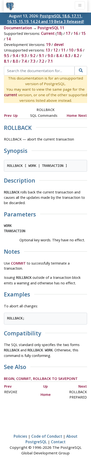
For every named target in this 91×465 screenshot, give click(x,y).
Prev (8, 115)
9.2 (32, 55)
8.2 (76, 55)
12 (55, 50)
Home (72, 115)
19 (48, 44)
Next (82, 115)
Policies (20, 436)
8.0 (15, 61)
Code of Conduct (46, 436)
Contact (58, 441)
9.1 (41, 55)
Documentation (18, 27)
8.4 (59, 55)
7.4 (24, 61)
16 (76, 33)
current (10, 94)
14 (8, 39)
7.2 (41, 61)
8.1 (6, 61)
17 (68, 33)
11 (63, 50)
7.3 (32, 61)
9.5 (6, 55)
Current (48, 33)
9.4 (15, 55)
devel (59, 44)
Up (15, 115)
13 (48, 50)
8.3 (67, 55)
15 (83, 33)
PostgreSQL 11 (51, 27)
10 (71, 50)
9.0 (50, 55)
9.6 (79, 50)
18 (59, 33)
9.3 (24, 55)
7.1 (50, 61)
